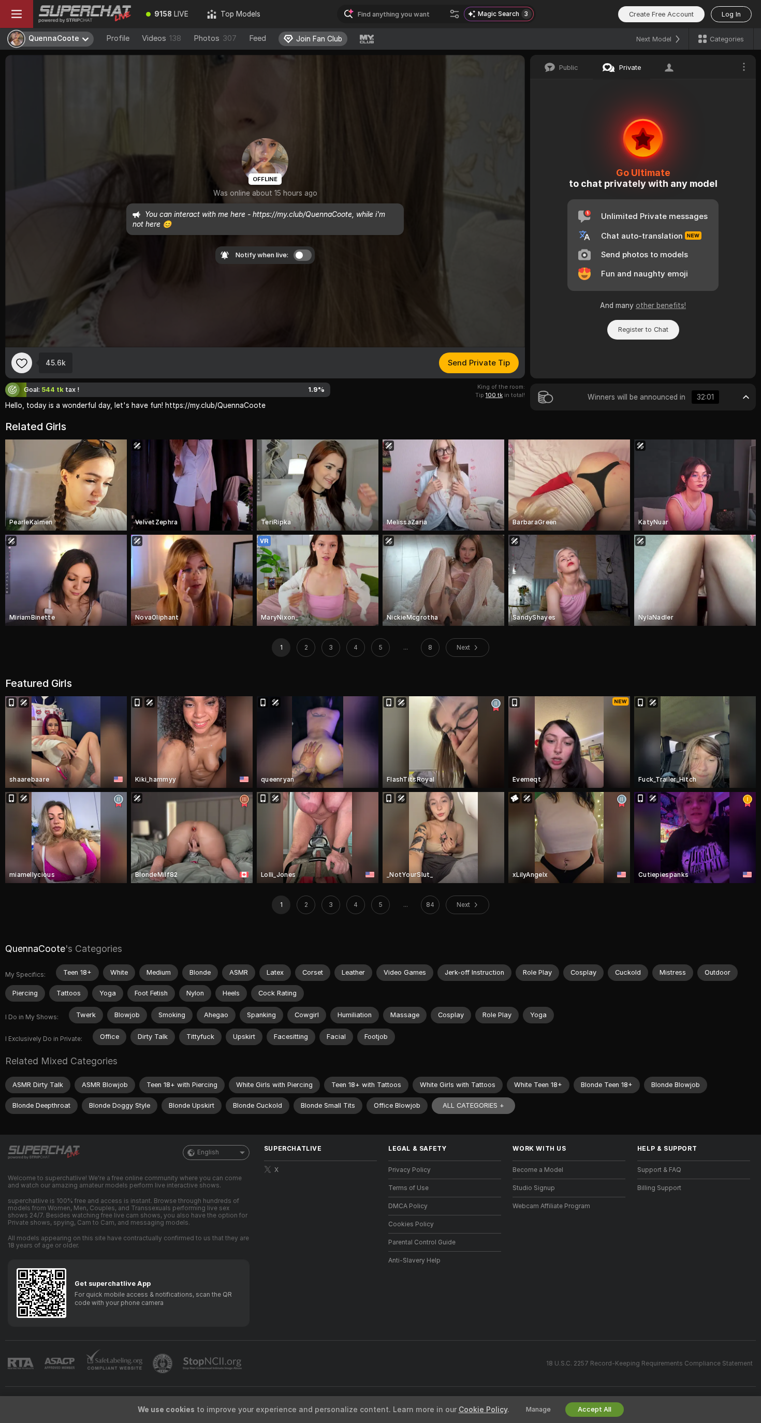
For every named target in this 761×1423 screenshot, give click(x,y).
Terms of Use (408, 1188)
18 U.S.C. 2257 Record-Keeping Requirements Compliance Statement (649, 1363)
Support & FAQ (659, 1169)
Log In (731, 14)
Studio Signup (534, 1188)
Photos (215, 38)
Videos (161, 38)
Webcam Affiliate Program (551, 1206)
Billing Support (659, 1188)
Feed (257, 38)
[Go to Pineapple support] (163, 1363)
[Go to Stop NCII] (213, 1363)
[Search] (454, 14)
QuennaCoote (35, 948)
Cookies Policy (411, 1224)
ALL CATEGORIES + (473, 1105)
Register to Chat (643, 329)
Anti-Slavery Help (414, 1260)
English (208, 1152)
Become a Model (538, 1169)
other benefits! (661, 305)
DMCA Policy (408, 1206)
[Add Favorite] (21, 363)
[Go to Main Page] (85, 14)
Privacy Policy (409, 1169)
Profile (117, 38)
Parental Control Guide (422, 1242)
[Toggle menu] (16, 14)
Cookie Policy (483, 1409)
